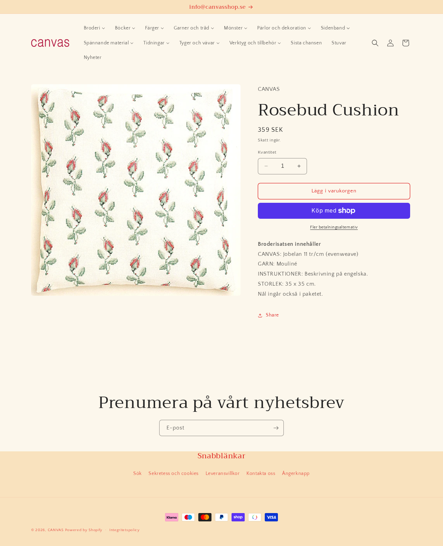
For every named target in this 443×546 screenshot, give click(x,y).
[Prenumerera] (275, 428)
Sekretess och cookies (173, 473)
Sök (137, 473)
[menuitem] (94, 28)
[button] (375, 43)
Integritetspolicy (124, 530)
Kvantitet (267, 152)
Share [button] (272, 315)
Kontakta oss (260, 473)
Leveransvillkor (223, 473)
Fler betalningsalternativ (334, 227)
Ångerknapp (296, 473)
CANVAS (56, 530)
